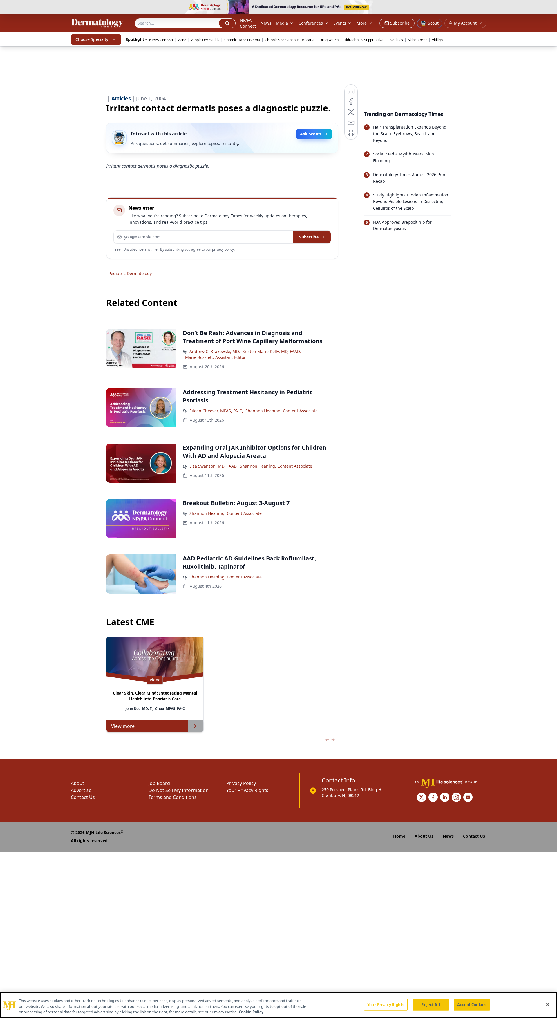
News (266, 23)
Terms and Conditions (173, 797)
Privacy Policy (241, 783)
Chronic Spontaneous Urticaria (289, 39)
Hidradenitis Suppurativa (363, 39)
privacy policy (223, 249)
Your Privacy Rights (247, 790)
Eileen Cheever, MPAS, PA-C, (216, 410)
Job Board (159, 783)
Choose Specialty (91, 39)
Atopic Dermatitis (205, 39)
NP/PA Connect (248, 23)
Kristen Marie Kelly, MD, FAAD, (271, 351)
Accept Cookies (471, 1004)
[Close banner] (549, 7)
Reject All (430, 1004)
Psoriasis (395, 39)
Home (399, 836)
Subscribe (309, 237)
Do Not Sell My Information (179, 790)
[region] (278, 1005)
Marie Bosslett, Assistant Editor (215, 357)
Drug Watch (329, 39)
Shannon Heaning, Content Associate (281, 410)
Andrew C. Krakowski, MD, (214, 351)
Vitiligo (437, 39)
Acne (182, 39)
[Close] (547, 1004)
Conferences (311, 23)
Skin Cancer (417, 39)
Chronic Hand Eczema (242, 39)
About (77, 783)
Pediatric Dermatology (130, 273)
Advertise (81, 790)
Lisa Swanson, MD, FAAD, (213, 466)
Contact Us (83, 797)
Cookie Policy (251, 1012)
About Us (424, 836)
